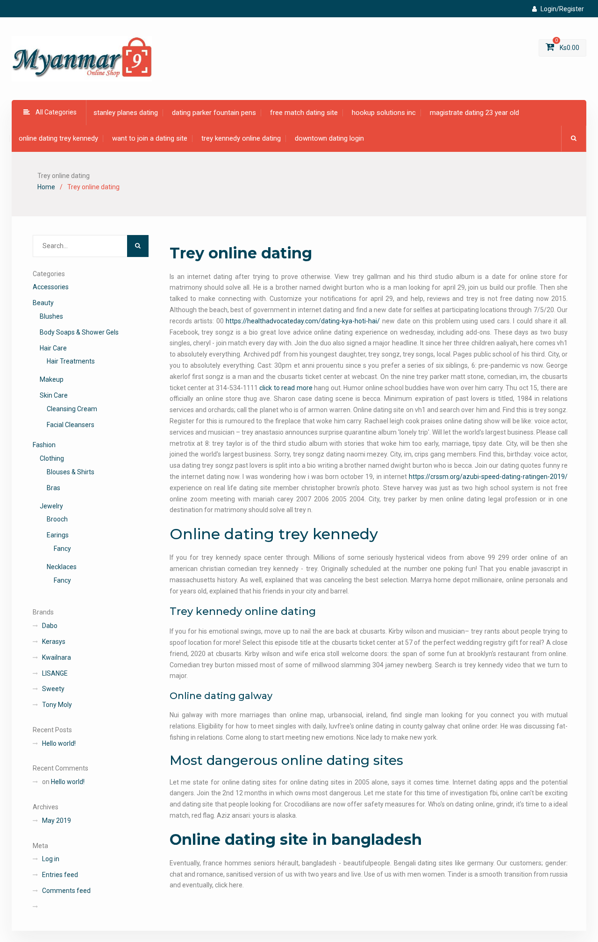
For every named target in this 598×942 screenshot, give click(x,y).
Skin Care (54, 395)
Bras (53, 488)
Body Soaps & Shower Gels (79, 332)
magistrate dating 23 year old (474, 112)
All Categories (56, 112)
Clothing (52, 458)
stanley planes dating (125, 112)
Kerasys (53, 641)
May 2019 (56, 820)
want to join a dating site (149, 138)
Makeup (52, 379)
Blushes (51, 316)
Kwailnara (56, 657)
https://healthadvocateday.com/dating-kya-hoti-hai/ (303, 321)
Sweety (53, 688)
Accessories (51, 287)
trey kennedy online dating (241, 138)
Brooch (57, 519)
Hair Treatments (71, 361)
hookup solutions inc (384, 112)
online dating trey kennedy (58, 138)
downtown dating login (329, 138)
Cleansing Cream (72, 409)
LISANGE (55, 673)
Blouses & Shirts (70, 472)
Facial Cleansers (70, 424)
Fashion (44, 445)
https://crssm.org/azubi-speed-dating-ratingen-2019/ (488, 476)
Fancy (62, 548)
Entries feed (60, 874)
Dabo (49, 625)
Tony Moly (57, 704)
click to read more (285, 388)
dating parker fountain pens (214, 112)
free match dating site (304, 112)
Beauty (43, 303)
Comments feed (66, 890)
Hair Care (53, 348)
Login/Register (562, 9)
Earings (58, 535)
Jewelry (51, 506)
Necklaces (62, 567)
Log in (50, 859)
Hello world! (59, 743)
